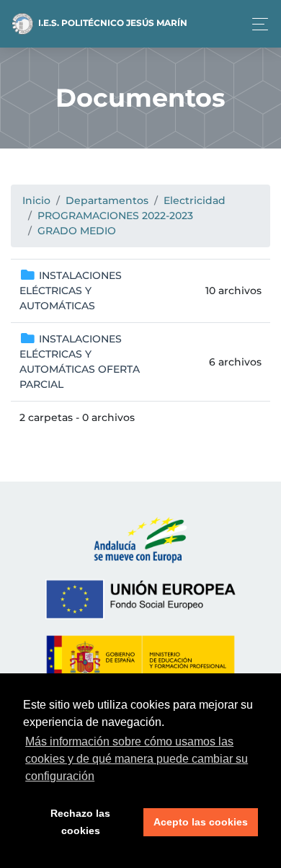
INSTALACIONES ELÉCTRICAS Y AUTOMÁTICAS (70, 290)
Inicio (36, 200)
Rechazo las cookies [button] (80, 821)
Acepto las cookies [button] (200, 822)
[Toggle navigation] (256, 24)
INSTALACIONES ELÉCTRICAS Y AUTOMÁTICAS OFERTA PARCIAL (79, 361)
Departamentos (107, 200)
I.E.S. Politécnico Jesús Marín (111, 22)
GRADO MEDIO (76, 230)
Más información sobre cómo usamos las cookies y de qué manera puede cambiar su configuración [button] (136, 758)
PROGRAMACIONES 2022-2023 (115, 215)
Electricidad (195, 200)
